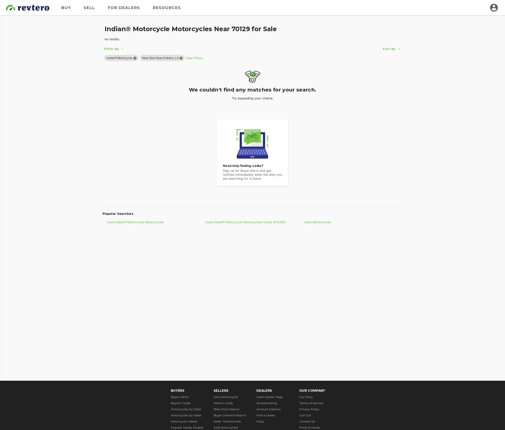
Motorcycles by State (186, 409)
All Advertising (266, 403)
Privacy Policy (309, 409)
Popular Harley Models (187, 427)
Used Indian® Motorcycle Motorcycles (135, 222)
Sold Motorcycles (226, 427)
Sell (89, 7)
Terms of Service (311, 403)
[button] (119, 58)
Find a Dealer (265, 415)
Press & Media (309, 427)
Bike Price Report (226, 409)
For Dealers (124, 7)
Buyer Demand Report (230, 415)
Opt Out (305, 415)
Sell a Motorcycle (226, 397)
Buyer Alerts (180, 397)
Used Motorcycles (317, 222)
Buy (66, 7)
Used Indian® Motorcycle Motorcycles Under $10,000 (245, 222)
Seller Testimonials (227, 421)
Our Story (306, 397)
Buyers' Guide (181, 403)
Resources (167, 7)
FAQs (260, 421)
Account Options (268, 409)
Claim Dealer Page (269, 397)
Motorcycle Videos (184, 421)
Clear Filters (194, 58)
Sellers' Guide (223, 403)
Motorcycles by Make (186, 415)
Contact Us (307, 421)
